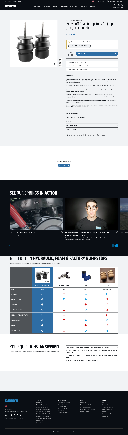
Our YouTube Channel (63, 412)
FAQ (103, 402)
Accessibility (72, 431)
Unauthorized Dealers (107, 407)
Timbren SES (39, 402)
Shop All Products (40, 423)
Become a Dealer (84, 411)
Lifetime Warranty (71, 125)
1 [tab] (9, 245)
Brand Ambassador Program (87, 404)
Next (116, 245)
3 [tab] (12, 245)
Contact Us (105, 416)
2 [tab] (10, 245)
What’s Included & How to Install (75, 117)
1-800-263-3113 (8, 409)
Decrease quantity (68, 55)
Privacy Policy (56, 431)
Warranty (104, 411)
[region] (64, 300)
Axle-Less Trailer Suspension (43, 411)
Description (69, 75)
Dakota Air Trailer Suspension (43, 416)
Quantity (70, 52)
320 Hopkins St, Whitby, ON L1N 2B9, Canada (16, 411)
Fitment (68, 121)
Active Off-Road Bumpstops (75, 20)
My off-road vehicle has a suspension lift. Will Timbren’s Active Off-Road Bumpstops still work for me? (91, 351)
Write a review (64, 165)
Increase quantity (72, 55)
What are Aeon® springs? (64, 402)
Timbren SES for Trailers (42, 407)
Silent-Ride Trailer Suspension (43, 413)
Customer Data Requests (108, 413)
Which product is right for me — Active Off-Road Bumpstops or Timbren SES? (87, 347)
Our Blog (60, 415)
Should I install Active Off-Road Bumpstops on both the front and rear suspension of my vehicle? (91, 357)
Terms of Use (64, 431)
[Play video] (62, 232)
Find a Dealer (105, 404)
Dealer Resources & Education (87, 409)
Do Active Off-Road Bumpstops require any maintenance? (82, 361)
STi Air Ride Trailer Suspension (43, 418)
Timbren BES (39, 420)
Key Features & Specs (72, 113)
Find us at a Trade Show (86, 407)
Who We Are (83, 402)
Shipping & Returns (71, 129)
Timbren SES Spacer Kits (42, 404)
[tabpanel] (35, 218)
